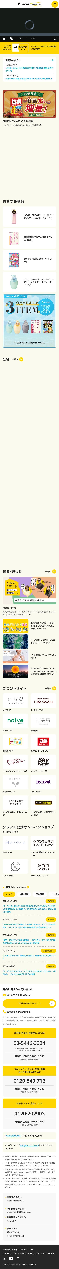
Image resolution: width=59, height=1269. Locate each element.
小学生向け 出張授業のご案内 (19, 1212)
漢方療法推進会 (13, 1232)
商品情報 (40, 894)
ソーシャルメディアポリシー (13, 1253)
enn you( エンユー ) (29, 1145)
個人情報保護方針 (10, 1250)
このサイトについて (26, 1250)
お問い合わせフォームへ (30, 1003)
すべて (9, 894)
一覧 (52, 60)
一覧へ (48, 572)
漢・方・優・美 (11, 1221)
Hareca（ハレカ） (13, 1136)
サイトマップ (50, 1253)
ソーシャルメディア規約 (35, 1253)
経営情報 (24, 894)
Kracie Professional (15, 1201)
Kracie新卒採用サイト (16, 1236)
